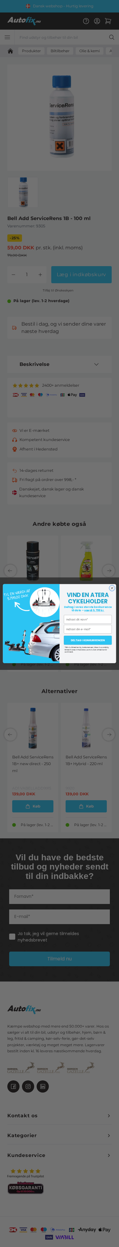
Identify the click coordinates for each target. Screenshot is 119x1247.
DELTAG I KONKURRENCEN (88, 640)
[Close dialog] (112, 588)
